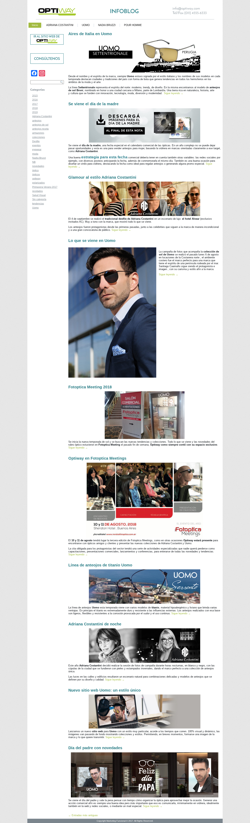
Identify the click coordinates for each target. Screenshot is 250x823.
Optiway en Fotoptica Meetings (97, 458)
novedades (38, 166)
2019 (35, 112)
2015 (35, 95)
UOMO (86, 25)
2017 (35, 104)
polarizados (38, 182)
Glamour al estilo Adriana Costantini (102, 177)
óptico (35, 170)
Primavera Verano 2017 (44, 187)
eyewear (36, 149)
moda (35, 153)
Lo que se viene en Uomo (91, 240)
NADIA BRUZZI (107, 25)
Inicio (35, 25)
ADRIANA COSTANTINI (59, 25)
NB (34, 162)
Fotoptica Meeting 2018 (90, 387)
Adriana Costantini (42, 116)
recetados (37, 191)
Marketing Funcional (116, 821)
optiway (36, 178)
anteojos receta (40, 129)
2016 (35, 99)
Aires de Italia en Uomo (90, 34)
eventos (36, 145)
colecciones (38, 137)
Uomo (35, 207)
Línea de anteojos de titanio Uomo (100, 565)
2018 (35, 108)
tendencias (38, 203)
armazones (38, 133)
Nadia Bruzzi (39, 158)
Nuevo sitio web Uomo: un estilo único (104, 690)
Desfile (36, 141)
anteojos (36, 120)
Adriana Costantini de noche (94, 624)
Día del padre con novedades (95, 748)
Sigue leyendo (173, 93)
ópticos (36, 174)
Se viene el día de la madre (93, 104)
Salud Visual (39, 195)
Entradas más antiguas (83, 815)
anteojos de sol (40, 124)
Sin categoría (39, 199)
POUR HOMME (133, 25)
